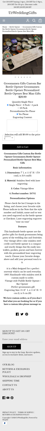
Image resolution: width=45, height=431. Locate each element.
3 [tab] (21, 77)
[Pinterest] (12, 398)
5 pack (35, 105)
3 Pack (26, 105)
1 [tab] (15, 77)
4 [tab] (24, 77)
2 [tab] (18, 77)
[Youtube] (8, 398)
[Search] (34, 19)
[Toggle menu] (3, 20)
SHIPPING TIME (11, 381)
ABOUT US (8, 389)
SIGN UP (11, 346)
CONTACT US (9, 385)
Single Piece (15, 105)
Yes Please (23, 114)
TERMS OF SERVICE (26, 412)
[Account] (27, 19)
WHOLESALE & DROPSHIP (16, 376)
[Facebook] (4, 398)
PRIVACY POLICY (9, 412)
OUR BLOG (8, 364)
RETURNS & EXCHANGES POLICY (16, 370)
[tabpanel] (22, 54)
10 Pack (23, 108)
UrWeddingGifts (23, 13)
